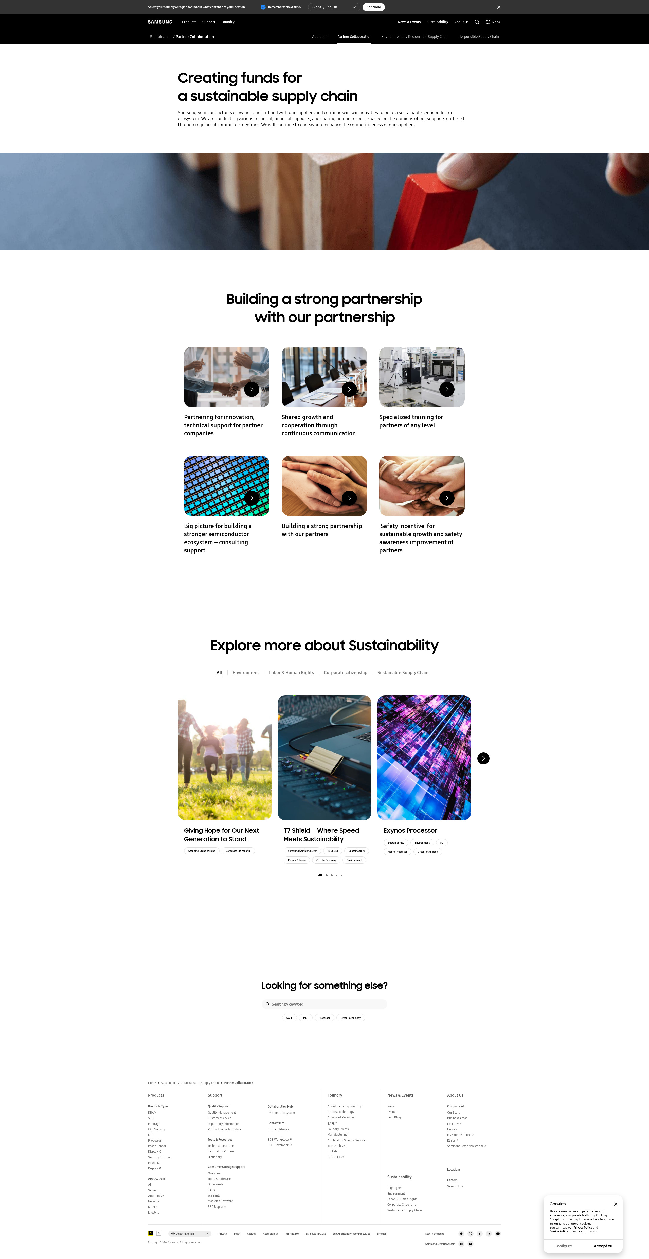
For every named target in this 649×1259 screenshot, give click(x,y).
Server (152, 1190)
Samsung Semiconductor (302, 851)
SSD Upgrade (217, 1206)
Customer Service (219, 1118)
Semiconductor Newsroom (465, 1146)
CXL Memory (156, 1129)
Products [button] (189, 21)
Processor (324, 1018)
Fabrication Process (221, 1151)
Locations (454, 1169)
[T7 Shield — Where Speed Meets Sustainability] (324, 757)
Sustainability (357, 851)
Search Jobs (455, 1186)
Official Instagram (461, 1234)
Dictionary (215, 1157)
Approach (319, 36)
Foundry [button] (228, 21)
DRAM (152, 1112)
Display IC (154, 1151)
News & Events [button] (409, 21)
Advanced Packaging (342, 1117)
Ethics (451, 1140)
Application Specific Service (346, 1140)
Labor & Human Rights (291, 672)
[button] (320, 875)
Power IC (154, 1163)
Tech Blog (394, 1117)
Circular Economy (326, 860)
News (390, 1106)
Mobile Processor (397, 851)
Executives (454, 1124)
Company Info (456, 1106)
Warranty (214, 1195)
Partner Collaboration (354, 36)
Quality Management (222, 1112)
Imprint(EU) (292, 1233)
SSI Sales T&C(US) (316, 1233)
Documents (215, 1184)
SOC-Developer (278, 1145)
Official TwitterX (470, 1234)
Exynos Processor (410, 830)
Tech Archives (337, 1146)
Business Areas (457, 1118)
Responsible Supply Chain (479, 36)
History (452, 1129)
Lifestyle (153, 1212)
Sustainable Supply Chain (161, 36)
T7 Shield (333, 851)
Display (153, 1168)
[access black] (150, 1233)
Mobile (152, 1207)
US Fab (332, 1151)
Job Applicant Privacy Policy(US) (351, 1233)
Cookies (251, 1233)
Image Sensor (157, 1146)
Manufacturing (338, 1134)
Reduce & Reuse (297, 860)
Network (153, 1201)
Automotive (156, 1196)
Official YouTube (498, 1234)
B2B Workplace (278, 1139)
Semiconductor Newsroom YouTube (470, 1244)
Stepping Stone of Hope (201, 851)
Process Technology (341, 1112)
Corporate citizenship (345, 672)
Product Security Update (224, 1129)
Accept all (603, 1246)
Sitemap (382, 1233)
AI (149, 1184)
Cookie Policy (559, 1231)
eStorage (154, 1124)
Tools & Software (219, 1179)
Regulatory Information (224, 1124)
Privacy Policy (582, 1228)
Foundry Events (338, 1129)
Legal (237, 1233)
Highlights (394, 1188)
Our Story (453, 1112)
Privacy (223, 1233)
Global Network (278, 1129)
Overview (214, 1173)
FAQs (211, 1190)
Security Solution (160, 1157)
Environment (246, 672)
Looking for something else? (324, 986)
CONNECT (334, 1157)
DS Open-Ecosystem (281, 1113)
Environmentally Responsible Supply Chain (415, 36)
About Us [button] (461, 21)
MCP (305, 1018)
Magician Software (220, 1201)
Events (391, 1112)
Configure (563, 1246)
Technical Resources (221, 1146)
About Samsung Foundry (344, 1106)
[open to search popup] (477, 22)
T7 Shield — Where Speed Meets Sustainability (321, 835)
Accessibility (270, 1233)
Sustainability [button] (437, 21)
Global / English (324, 7)
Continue (374, 7)
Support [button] (208, 21)
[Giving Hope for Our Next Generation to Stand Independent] (225, 757)
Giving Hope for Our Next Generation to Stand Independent (221, 835)
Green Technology (428, 851)
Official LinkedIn (489, 1234)
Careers (452, 1180)
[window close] (616, 1204)
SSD (151, 1118)
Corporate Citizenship (238, 851)
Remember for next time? (284, 7)
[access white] (158, 1233)
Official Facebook (480, 1234)
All (220, 672)
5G (441, 842)
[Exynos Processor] (424, 757)
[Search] (268, 1004)
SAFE (289, 1018)
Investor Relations (459, 1135)
